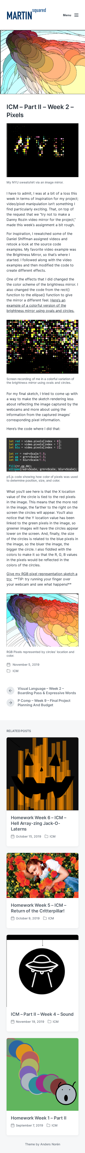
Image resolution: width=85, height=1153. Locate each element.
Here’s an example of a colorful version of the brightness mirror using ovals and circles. (40, 305)
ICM (16, 671)
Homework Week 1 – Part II (38, 1118)
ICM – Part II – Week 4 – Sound (42, 1014)
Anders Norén (50, 1144)
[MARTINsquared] (26, 15)
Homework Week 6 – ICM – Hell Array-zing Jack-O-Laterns (38, 823)
